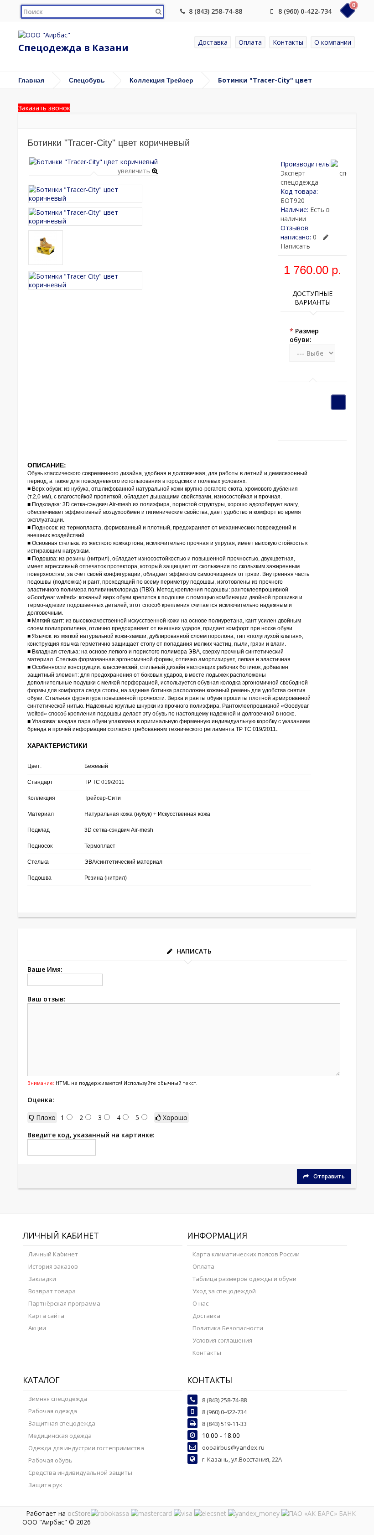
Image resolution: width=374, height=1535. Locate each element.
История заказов (53, 1266)
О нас (200, 1303)
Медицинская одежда (60, 1435)
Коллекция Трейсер (161, 80)
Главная (31, 80)
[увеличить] (93, 161)
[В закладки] (338, 402)
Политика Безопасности (227, 1328)
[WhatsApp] (256, 11)
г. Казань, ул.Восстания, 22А (242, 1459)
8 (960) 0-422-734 (305, 11)
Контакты (288, 42)
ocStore (79, 1513)
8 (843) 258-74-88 (215, 11)
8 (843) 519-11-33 (224, 1424)
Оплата (250, 42)
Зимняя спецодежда (57, 1399)
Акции (37, 1328)
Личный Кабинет (53, 1254)
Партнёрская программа (64, 1303)
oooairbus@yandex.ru (233, 1447)
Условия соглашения (222, 1340)
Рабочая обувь (50, 1460)
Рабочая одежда (52, 1411)
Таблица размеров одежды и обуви (244, 1279)
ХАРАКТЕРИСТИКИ (57, 745)
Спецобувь (87, 80)
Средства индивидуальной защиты (80, 1472)
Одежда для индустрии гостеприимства (86, 1448)
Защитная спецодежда (61, 1423)
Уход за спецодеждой (224, 1291)
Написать (295, 246)
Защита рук (45, 1485)
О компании (332, 42)
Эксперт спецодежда (299, 178)
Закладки (42, 1279)
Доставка (213, 42)
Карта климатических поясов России (246, 1254)
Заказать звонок (44, 108)
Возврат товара (52, 1291)
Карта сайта (46, 1316)
